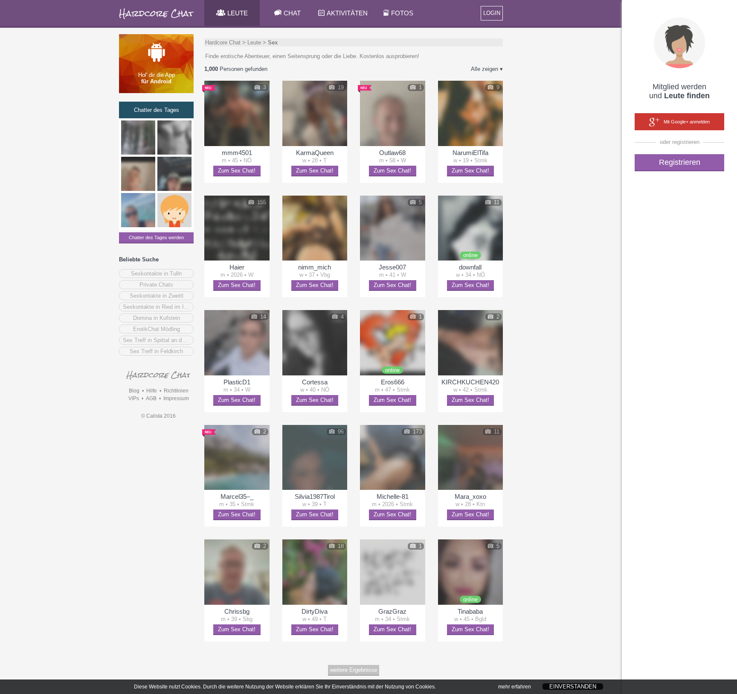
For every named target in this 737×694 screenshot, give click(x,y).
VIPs (133, 398)
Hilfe (151, 391)
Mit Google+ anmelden (687, 121)
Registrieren (679, 162)
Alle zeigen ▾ (487, 69)
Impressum (176, 398)
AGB (151, 398)
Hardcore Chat (223, 42)
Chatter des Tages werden (156, 237)
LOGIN (491, 13)
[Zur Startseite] (157, 19)
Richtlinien (176, 391)
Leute (254, 42)
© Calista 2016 (158, 416)
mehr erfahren (514, 687)
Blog (134, 391)
